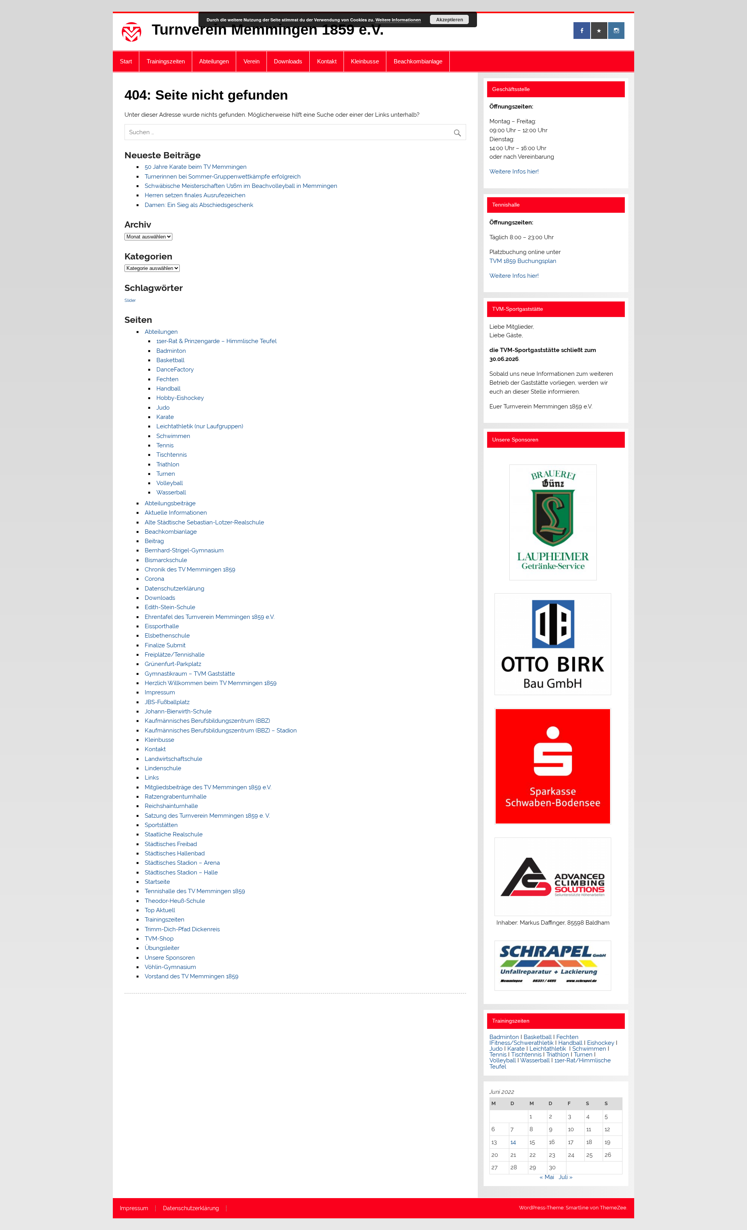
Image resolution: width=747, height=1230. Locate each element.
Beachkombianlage (418, 61)
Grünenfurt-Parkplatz (173, 664)
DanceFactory (175, 369)
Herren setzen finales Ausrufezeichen (195, 195)
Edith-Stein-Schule (170, 607)
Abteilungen (214, 61)
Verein (252, 61)
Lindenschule (163, 768)
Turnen (165, 473)
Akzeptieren (449, 19)
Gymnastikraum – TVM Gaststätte (190, 673)
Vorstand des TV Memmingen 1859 (191, 976)
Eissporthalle (162, 626)
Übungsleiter (162, 947)
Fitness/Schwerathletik (522, 1042)
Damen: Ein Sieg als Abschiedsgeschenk (199, 205)
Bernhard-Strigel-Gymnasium (184, 550)
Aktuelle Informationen (176, 512)
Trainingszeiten (166, 61)
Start (126, 61)
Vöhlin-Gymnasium (170, 967)
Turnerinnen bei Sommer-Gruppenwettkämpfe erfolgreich (223, 176)
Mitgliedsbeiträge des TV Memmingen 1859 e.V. (208, 787)
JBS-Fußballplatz (167, 702)
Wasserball (171, 492)
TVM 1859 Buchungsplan (522, 261)
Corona (154, 578)
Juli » (566, 1177)
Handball (168, 388)
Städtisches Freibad (171, 844)
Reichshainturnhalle (171, 805)
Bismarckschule (166, 560)
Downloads (288, 61)
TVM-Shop (159, 938)
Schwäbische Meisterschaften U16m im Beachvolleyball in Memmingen (241, 185)
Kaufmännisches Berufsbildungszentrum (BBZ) (207, 720)
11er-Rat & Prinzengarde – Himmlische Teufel (216, 341)
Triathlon (167, 464)
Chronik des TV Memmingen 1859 (190, 569)
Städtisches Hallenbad (175, 853)
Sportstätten (161, 825)
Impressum (160, 692)
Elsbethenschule (167, 635)
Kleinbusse (365, 61)
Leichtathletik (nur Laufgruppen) (199, 426)
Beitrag (154, 541)
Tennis (165, 445)
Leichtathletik (548, 1048)
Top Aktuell (160, 910)
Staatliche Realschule (174, 834)
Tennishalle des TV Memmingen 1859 (195, 891)
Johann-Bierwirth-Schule (178, 711)
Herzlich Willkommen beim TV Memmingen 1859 (211, 683)
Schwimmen (173, 436)
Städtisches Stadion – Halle (181, 872)
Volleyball (169, 483)
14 (513, 1142)
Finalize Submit (165, 645)
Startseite (157, 881)
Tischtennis (171, 454)
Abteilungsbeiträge (170, 503)
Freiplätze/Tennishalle (175, 654)
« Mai (547, 1177)
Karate (165, 417)
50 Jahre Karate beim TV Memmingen (196, 166)
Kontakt (327, 61)
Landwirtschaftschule (173, 758)
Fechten (167, 379)
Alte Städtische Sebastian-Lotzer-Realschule (204, 522)
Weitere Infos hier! (514, 171)
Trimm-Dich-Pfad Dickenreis (182, 929)
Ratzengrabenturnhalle (176, 796)
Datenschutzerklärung (174, 588)
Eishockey (600, 1042)
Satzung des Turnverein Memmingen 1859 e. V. (207, 815)
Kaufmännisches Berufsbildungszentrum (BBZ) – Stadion (221, 730)
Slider (130, 300)
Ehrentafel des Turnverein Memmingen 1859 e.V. (210, 616)
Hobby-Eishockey (180, 397)
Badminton (171, 350)
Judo (163, 407)
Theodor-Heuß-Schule (175, 900)
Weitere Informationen (398, 20)
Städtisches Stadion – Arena (182, 862)
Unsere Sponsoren (170, 957)
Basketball (170, 360)
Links (152, 777)
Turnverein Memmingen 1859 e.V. (268, 29)
